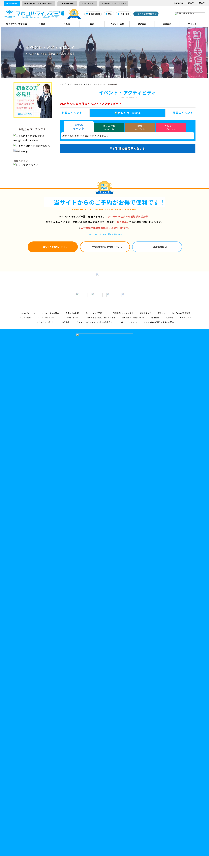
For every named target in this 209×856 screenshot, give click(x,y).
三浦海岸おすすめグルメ (122, 313)
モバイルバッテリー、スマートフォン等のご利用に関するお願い (146, 322)
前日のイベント (72, 112)
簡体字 (202, 3)
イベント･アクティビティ (85, 84)
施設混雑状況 (145, 313)
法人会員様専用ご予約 (147, 14)
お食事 (67, 24)
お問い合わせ (72, 317)
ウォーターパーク (67, 3)
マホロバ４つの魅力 (50, 313)
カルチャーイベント (170, 127)
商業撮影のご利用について (133, 317)
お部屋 (42, 24)
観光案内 (142, 24)
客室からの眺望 (72, 313)
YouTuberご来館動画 (181, 313)
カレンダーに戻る (129, 113)
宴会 (110, 14)
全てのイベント (78, 126)
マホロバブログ (88, 3)
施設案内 (167, 24)
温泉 (92, 24)
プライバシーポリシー (46, 322)
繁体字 (191, 3)
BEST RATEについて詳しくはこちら (105, 234)
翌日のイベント (183, 112)
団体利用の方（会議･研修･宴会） (38, 3)
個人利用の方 (12, 3)
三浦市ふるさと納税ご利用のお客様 (100, 317)
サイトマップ (185, 317)
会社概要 (155, 317)
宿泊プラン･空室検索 (16, 24)
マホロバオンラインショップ (114, 3)
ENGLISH (178, 3)
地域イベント (140, 127)
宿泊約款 (66, 322)
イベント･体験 (117, 24)
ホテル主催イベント (109, 127)
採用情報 (169, 317)
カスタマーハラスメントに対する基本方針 (94, 322)
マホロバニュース (27, 313)
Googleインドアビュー (96, 313)
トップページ (66, 84)
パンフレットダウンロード (49, 317)
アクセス (192, 24)
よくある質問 (94, 14)
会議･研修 (125, 14)
